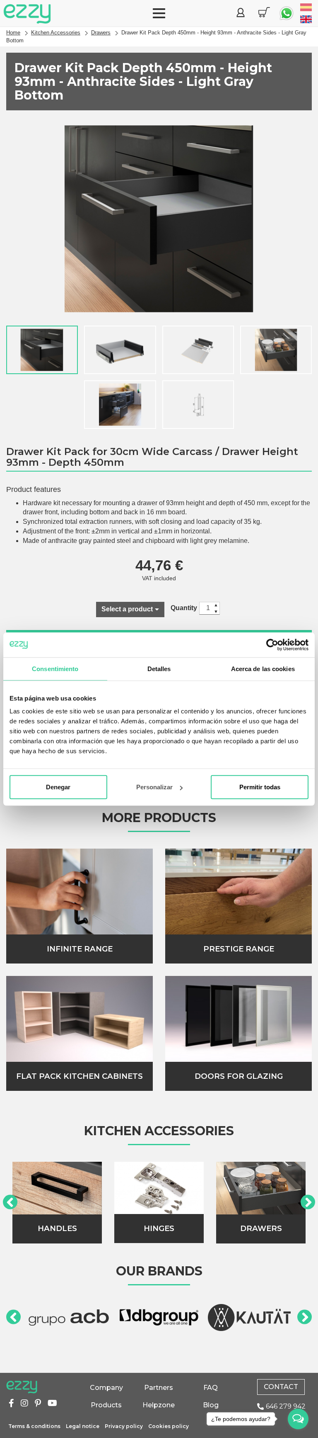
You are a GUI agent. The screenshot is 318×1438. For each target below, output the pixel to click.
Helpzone (158, 1405)
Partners (158, 1388)
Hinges (159, 1228)
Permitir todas (259, 787)
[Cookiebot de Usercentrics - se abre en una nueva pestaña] (272, 644)
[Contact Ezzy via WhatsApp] (286, 13)
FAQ (210, 1388)
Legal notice (82, 1426)
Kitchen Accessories (55, 32)
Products (106, 1405)
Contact (281, 1387)
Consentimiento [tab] (55, 668)
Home (13, 32)
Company (106, 1388)
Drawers (101, 32)
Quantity (184, 607)
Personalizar (154, 787)
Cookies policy (168, 1426)
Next (308, 1202)
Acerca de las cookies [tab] (263, 668)
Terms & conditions (34, 1426)
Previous (10, 1202)
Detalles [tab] (159, 668)
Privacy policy (124, 1426)
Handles (57, 1228)
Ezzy (21, 1387)
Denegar (58, 787)
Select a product (127, 609)
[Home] (27, 14)
